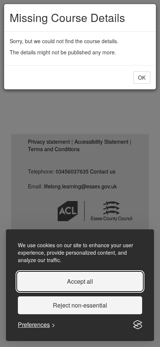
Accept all (80, 281)
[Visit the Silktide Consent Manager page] (137, 324)
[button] (141, 77)
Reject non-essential (80, 305)
